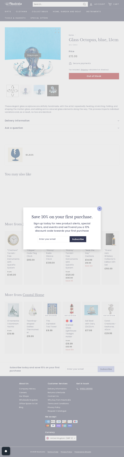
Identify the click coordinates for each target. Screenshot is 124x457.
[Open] (6, 451)
